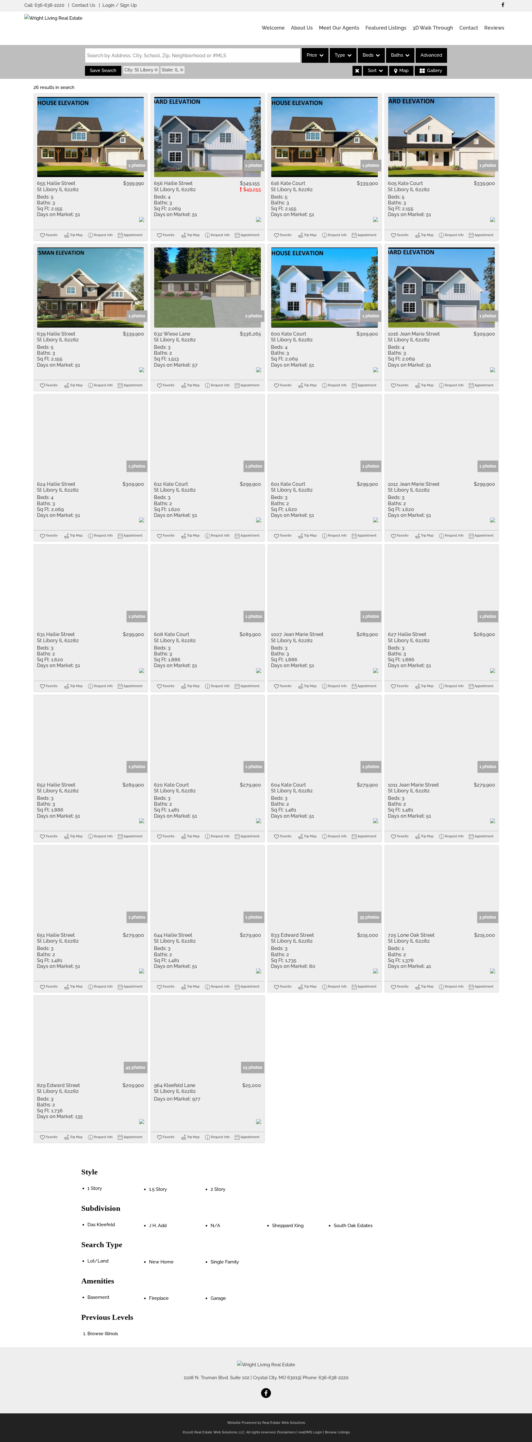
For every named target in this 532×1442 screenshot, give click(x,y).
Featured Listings (385, 28)
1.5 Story (158, 1189)
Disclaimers (286, 1432)
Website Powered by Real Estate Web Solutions (266, 1423)
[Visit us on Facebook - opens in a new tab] (503, 4)
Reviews (494, 28)
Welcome (273, 28)
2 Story (218, 1189)
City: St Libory (138, 70)
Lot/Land (97, 1261)
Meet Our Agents (339, 28)
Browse (102, 1333)
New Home (161, 1262)
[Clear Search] (357, 71)
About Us (302, 28)
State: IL (170, 70)
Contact (468, 28)
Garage (218, 1298)
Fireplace (159, 1298)
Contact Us (83, 5)
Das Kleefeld (101, 1224)
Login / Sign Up (120, 5)
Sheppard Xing (288, 1225)
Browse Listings (337, 1432)
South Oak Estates (353, 1225)
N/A (215, 1225)
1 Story (94, 1188)
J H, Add (158, 1225)
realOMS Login (310, 1432)
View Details (90, 137)
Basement (98, 1297)
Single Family (225, 1262)
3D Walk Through (433, 28)
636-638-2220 (49, 5)
